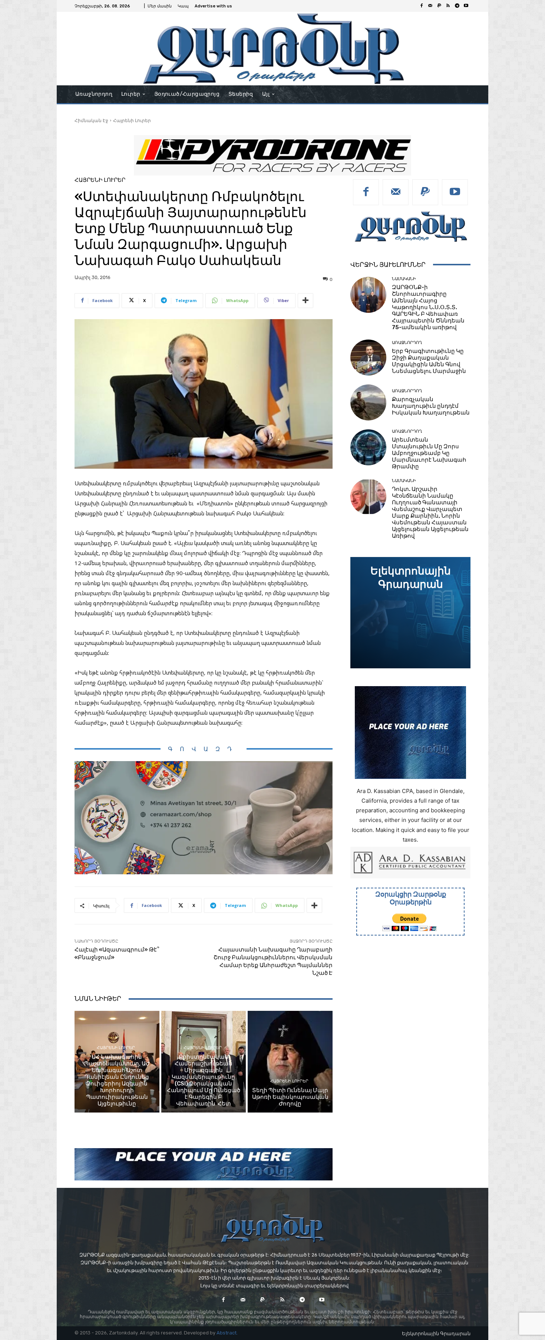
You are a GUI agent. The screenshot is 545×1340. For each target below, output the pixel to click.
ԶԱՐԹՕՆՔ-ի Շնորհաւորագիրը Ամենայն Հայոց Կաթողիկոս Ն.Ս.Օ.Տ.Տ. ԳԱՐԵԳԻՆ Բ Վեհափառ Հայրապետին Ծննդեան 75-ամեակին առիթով (428, 307)
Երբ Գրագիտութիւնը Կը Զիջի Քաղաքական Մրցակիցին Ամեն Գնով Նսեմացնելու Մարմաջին (429, 361)
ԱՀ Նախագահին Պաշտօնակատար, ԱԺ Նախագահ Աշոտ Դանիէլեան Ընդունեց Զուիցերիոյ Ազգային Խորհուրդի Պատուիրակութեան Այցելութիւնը (117, 1080)
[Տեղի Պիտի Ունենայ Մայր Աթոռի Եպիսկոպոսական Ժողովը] (290, 1062)
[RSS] (448, 5)
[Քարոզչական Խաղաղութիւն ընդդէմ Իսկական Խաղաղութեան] (368, 402)
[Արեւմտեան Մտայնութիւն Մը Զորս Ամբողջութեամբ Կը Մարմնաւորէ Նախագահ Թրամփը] (368, 447)
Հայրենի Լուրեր (132, 120)
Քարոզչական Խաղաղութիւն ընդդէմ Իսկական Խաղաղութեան (431, 406)
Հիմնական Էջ (91, 120)
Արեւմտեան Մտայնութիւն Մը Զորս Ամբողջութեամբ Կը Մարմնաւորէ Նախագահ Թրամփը (429, 453)
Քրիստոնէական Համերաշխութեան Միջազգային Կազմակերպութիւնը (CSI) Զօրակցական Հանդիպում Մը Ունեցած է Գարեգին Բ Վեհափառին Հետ (203, 1080)
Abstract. (227, 1333)
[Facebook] (421, 5)
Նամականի (404, 279)
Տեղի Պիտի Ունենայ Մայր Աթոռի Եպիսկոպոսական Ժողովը (290, 1097)
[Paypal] (439, 5)
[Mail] (430, 5)
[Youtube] (466, 5)
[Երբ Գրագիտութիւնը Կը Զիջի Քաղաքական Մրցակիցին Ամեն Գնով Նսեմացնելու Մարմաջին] (368, 358)
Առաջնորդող (407, 343)
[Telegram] (457, 5)
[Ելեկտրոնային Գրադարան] (410, 612)
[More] (305, 300)
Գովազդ (203, 749)
